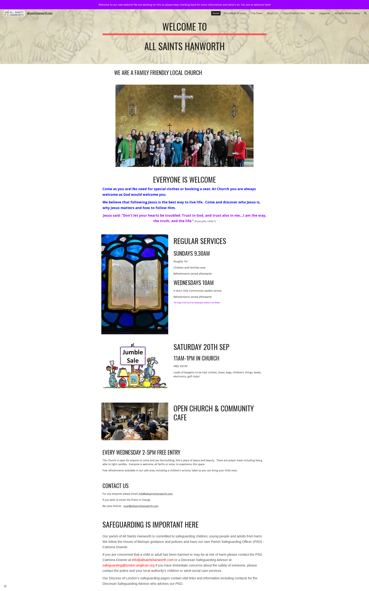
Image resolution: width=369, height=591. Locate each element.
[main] (184, 36)
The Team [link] (256, 13)
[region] (184, 4)
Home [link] (216, 13)
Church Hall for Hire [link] (294, 13)
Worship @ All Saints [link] (235, 13)
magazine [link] (324, 13)
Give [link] (312, 13)
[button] (365, 13)
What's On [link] (272, 13)
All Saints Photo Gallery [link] (347, 13)
